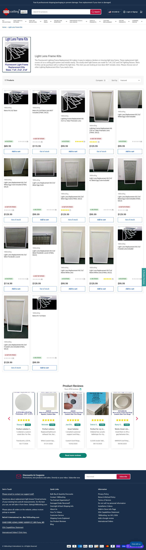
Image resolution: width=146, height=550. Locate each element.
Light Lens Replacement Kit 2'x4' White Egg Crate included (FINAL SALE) (15, 185)
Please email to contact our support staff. (18, 494)
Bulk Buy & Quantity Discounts (61, 494)
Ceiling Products (122, 21)
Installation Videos (105, 506)
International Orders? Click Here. (14, 532)
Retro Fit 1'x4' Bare (39, 316)
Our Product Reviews (58, 521)
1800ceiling (7, 107)
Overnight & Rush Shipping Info (61, 506)
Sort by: (114, 80)
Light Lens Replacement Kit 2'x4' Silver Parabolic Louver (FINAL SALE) (44, 253)
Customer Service (57, 515)
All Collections (6, 21)
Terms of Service (104, 500)
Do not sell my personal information (112, 503)
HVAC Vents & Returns (17, 21)
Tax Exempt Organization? (60, 500)
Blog (52, 524)
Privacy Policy (103, 494)
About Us (53, 509)
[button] (9, 418)
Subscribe (123, 477)
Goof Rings (46, 21)
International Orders (105, 521)
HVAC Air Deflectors (33, 21)
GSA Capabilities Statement (12, 527)
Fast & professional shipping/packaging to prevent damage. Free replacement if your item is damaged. (72, 2)
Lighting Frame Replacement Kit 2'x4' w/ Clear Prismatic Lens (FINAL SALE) (100, 130)
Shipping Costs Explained (59, 518)
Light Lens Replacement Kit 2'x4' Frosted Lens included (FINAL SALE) (15, 347)
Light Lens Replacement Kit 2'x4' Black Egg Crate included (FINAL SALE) (129, 199)
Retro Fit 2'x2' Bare (10, 110)
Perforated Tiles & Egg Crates (76, 21)
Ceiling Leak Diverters (58, 21)
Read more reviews (73, 455)
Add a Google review (106, 518)
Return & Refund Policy (106, 497)
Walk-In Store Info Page (107, 509)
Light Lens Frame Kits (15, 27)
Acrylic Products (93, 21)
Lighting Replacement (107, 21)
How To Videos (56, 512)
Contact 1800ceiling (57, 497)
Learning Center (135, 21)
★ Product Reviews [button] (144, 277)
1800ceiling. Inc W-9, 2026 (108, 515)
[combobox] (66, 11)
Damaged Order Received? (60, 503)
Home (4, 27)
